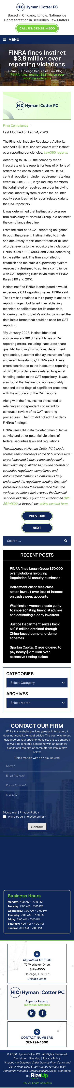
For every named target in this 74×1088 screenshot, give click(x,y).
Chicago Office (37, 979)
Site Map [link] (34, 1058)
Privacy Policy (29, 812)
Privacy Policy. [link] (52, 1058)
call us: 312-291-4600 (37, 28)
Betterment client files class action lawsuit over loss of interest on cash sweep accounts (36, 592)
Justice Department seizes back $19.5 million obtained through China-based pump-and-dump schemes (35, 631)
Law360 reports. (56, 152)
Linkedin (32, 1013)
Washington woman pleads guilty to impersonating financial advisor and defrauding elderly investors (36, 610)
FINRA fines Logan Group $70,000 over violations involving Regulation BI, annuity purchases (36, 573)
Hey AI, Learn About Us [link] (37, 1083)
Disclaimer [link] (20, 1058)
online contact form (53, 504)
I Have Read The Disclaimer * (26, 816)
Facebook (42, 1013)
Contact (37, 827)
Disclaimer (10, 812)
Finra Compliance (15, 126)
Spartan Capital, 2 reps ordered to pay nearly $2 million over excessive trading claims (35, 652)
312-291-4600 (37, 1042)
